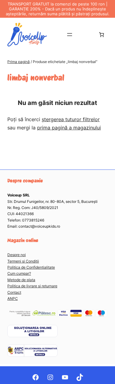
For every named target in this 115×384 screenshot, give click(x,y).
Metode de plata (21, 280)
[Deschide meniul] (69, 34)
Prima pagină (18, 61)
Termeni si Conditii (23, 261)
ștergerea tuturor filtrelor (71, 119)
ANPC (12, 298)
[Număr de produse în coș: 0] (101, 34)
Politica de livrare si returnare (32, 286)
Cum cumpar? (19, 273)
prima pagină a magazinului (69, 128)
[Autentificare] (85, 34)
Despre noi (16, 254)
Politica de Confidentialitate (31, 267)
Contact (14, 292)
